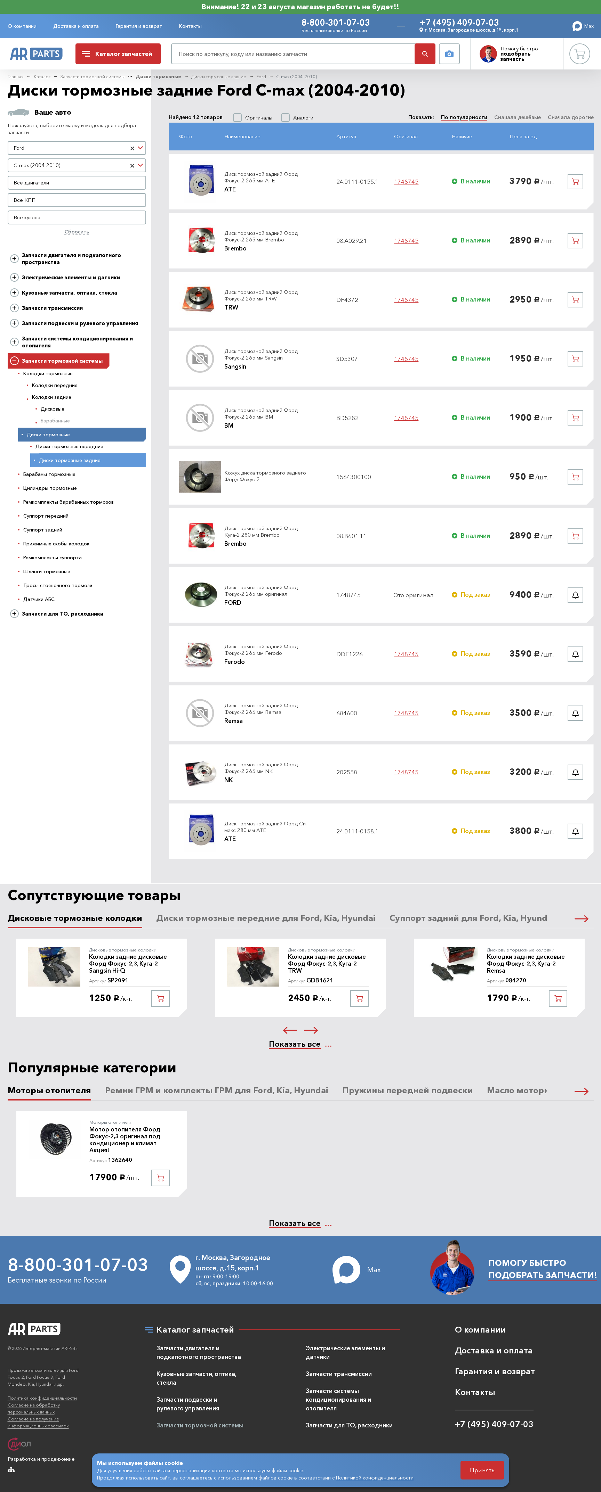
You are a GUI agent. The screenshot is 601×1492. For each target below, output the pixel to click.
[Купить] (575, 181)
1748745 (406, 181)
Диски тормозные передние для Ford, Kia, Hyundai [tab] (266, 918)
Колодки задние (51, 397)
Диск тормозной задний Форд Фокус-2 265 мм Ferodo (261, 650)
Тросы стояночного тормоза (58, 585)
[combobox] (77, 148)
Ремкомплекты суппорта (52, 557)
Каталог (42, 76)
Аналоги (303, 117)
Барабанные (55, 421)
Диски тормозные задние (218, 76)
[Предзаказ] (575, 595)
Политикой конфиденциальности (375, 1478)
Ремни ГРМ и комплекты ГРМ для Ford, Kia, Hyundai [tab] (216, 1090)
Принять (482, 1470)
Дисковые (52, 409)
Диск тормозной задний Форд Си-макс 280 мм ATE (265, 827)
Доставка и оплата (76, 26)
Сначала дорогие (571, 117)
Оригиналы (258, 117)
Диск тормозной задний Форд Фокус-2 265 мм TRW (261, 295)
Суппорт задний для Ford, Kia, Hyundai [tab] (472, 918)
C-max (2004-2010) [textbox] (37, 165)
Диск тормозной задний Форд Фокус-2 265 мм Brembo (261, 236)
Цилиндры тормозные (50, 488)
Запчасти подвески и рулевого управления (80, 323)
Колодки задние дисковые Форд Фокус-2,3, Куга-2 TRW (327, 963)
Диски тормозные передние (69, 446)
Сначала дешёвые (517, 117)
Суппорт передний (46, 516)
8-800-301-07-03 (336, 22)
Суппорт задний (42, 530)
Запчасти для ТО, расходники (62, 613)
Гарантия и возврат (138, 26)
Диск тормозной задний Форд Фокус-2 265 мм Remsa (261, 709)
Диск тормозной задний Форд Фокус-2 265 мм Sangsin (261, 354)
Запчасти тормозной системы (93, 76)
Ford (261, 76)
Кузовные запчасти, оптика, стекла (69, 292)
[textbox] (77, 182)
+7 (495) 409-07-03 (459, 22)
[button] (581, 918)
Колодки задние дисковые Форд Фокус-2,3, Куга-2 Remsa (526, 963)
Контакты (190, 26)
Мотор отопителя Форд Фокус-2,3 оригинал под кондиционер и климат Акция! (124, 1140)
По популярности (464, 117)
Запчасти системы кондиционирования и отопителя (77, 342)
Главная (16, 76)
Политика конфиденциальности (42, 1398)
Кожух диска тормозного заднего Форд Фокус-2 (265, 476)
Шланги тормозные (46, 571)
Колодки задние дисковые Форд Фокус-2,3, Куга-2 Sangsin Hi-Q (128, 963)
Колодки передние (55, 385)
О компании (22, 26)
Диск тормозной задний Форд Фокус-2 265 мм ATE (261, 177)
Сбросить (77, 231)
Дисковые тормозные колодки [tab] (75, 918)
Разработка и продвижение (41, 1459)
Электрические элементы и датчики (71, 277)
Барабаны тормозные (49, 474)
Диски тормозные (158, 76)
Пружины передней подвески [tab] (407, 1090)
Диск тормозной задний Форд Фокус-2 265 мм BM (261, 413)
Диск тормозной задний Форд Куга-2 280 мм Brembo (261, 531)
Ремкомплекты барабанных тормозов (68, 502)
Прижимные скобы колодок (56, 544)
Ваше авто (52, 112)
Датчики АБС (39, 599)
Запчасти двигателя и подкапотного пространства (71, 258)
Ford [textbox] (19, 148)
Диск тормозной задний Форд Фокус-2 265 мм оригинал (261, 590)
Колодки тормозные (48, 373)
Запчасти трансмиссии (52, 308)
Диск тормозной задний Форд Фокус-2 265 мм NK (261, 768)
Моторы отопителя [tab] (49, 1090)
